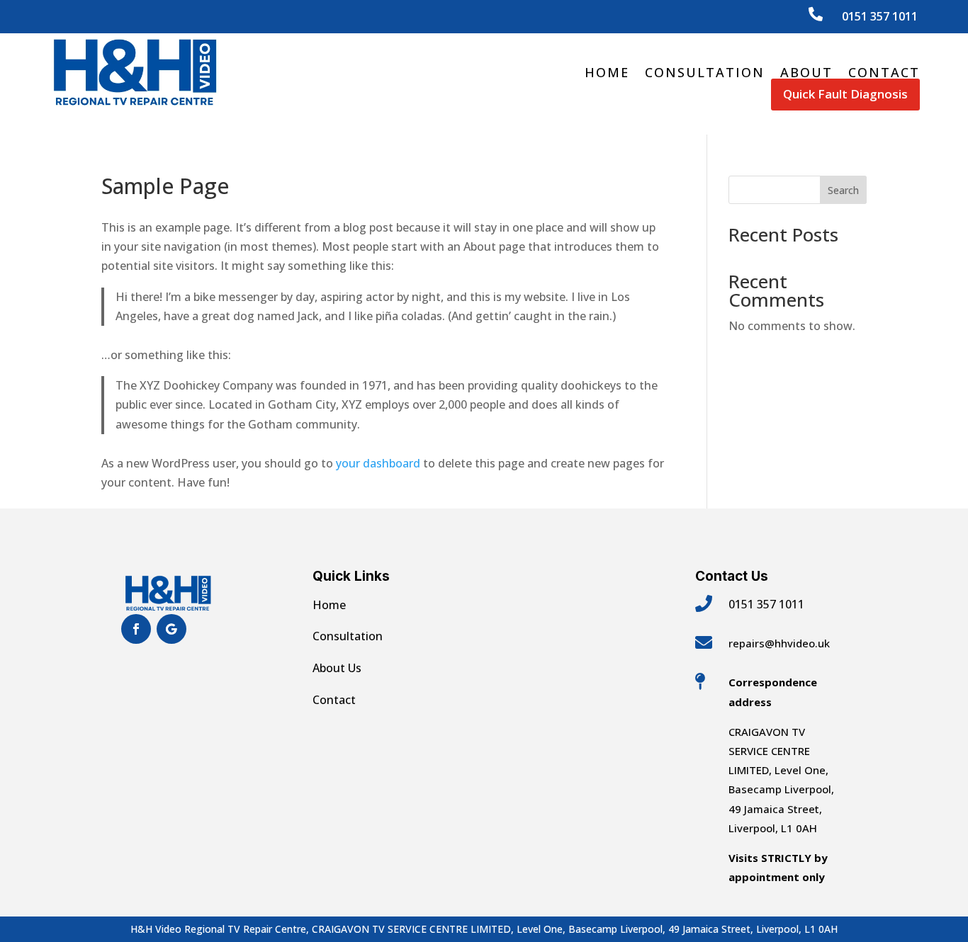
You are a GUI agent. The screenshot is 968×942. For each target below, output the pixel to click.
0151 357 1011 (880, 16)
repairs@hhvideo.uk (779, 643)
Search (843, 190)
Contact (884, 72)
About (806, 72)
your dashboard (378, 463)
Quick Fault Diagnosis (845, 94)
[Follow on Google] (171, 629)
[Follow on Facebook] (136, 629)
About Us (337, 668)
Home (607, 72)
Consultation (705, 72)
